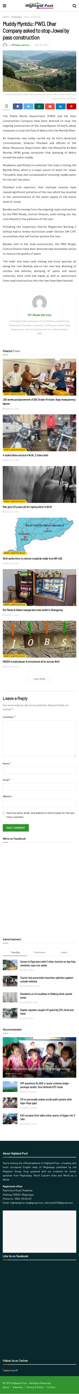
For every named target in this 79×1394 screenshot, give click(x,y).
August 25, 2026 (11, 409)
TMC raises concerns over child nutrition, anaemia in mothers (38, 1068)
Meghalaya (16, 16)
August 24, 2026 (11, 512)
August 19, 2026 (11, 563)
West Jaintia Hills (32, 16)
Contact (51, 1387)
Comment (9, 717)
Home (6, 16)
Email (7, 780)
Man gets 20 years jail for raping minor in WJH (27, 506)
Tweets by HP (10, 1370)
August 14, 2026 (11, 615)
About (6, 1387)
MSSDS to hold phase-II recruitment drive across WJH (31, 661)
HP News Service (20, 45)
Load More (39, 679)
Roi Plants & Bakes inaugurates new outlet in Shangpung (33, 610)
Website (7, 796)
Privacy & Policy (35, 1387)
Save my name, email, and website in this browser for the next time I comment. (40, 814)
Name (7, 763)
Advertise (18, 1387)
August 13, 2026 (11, 667)
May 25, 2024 (42, 45)
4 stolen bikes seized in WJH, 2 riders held (25, 455)
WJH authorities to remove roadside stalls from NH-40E (32, 558)
